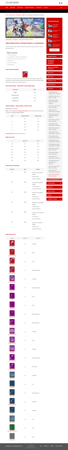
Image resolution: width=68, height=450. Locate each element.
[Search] (61, 7)
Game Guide (12, 7)
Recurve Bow (12, 422)
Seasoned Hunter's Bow (12, 431)
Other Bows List (11, 64)
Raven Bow (12, 396)
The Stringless (12, 325)
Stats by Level (11, 60)
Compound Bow (12, 369)
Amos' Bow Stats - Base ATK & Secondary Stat (17, 56)
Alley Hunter (12, 352)
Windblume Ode (12, 317)
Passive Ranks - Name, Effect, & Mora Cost (16, 58)
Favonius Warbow (12, 360)
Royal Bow (12, 308)
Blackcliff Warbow (12, 282)
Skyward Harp (12, 246)
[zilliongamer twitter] (61, 3)
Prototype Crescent (12, 343)
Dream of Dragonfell (12, 255)
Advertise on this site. (31, 447)
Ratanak (16, 39)
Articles (46, 7)
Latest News (20, 7)
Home (7, 7)
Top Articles (39, 7)
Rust (12, 299)
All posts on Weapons (54, 179)
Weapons (23, 14)
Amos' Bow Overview (12, 55)
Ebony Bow (12, 387)
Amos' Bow (12, 264)
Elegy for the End (12, 273)
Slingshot (12, 413)
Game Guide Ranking (29, 7)
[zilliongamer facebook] (59, 3)
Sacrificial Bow (12, 290)
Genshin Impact (12, 14)
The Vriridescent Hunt (12, 334)
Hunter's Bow (12, 439)
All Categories (18, 14)
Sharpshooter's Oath (12, 404)
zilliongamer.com (18, 446)
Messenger (12, 378)
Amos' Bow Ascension (12, 62)
